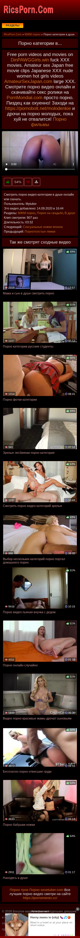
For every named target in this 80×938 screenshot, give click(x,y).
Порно (34, 890)
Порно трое (19, 890)
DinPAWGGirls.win (30, 59)
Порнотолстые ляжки (40, 231)
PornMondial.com (24, 97)
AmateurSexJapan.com (28, 81)
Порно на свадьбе (50, 213)
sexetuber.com (52, 890)
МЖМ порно (26, 213)
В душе (70, 213)
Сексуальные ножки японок (43, 227)
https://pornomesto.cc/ (40, 898)
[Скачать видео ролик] (36, 182)
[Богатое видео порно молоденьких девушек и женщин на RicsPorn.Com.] (28, 9)
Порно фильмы (48, 121)
